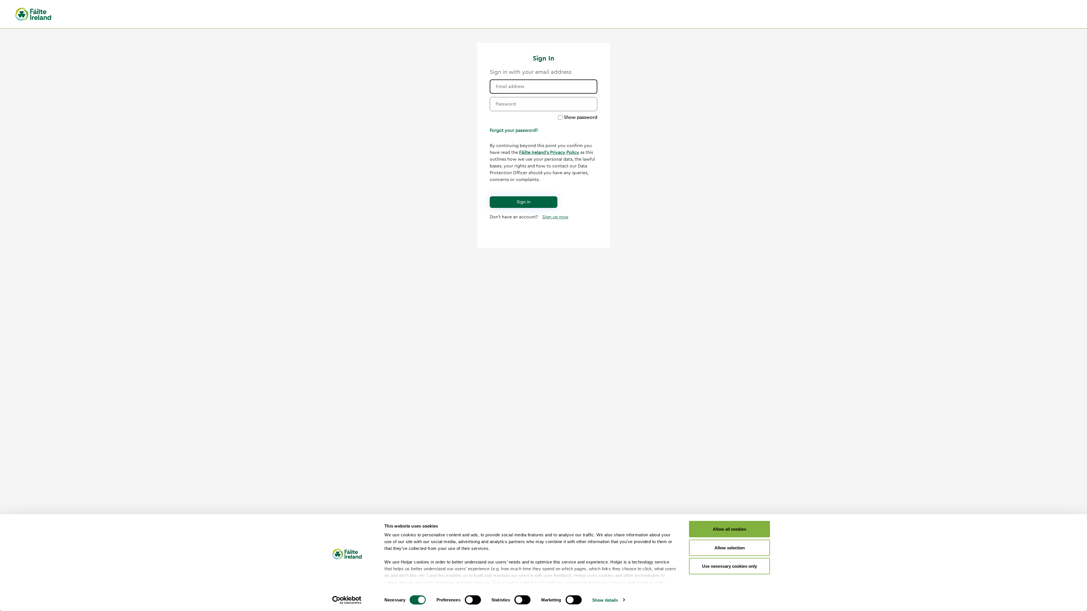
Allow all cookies (729, 529)
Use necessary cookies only (729, 566)
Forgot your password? (514, 130)
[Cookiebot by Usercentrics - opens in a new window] (347, 600)
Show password (580, 117)
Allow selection (729, 547)
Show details (605, 599)
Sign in (523, 202)
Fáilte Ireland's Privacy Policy (549, 152)
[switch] (473, 599)
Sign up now (555, 217)
